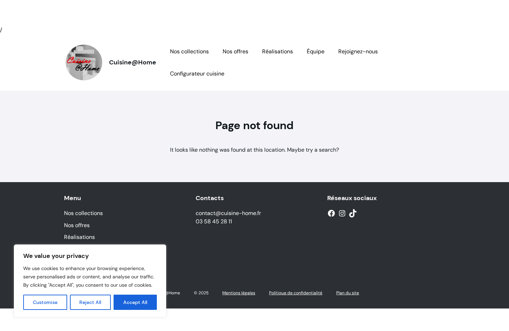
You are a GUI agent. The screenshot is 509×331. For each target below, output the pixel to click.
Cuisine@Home (132, 62)
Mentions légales (238, 293)
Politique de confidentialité (295, 293)
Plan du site (347, 293)
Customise (45, 302)
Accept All (135, 302)
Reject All (90, 302)
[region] (90, 280)
